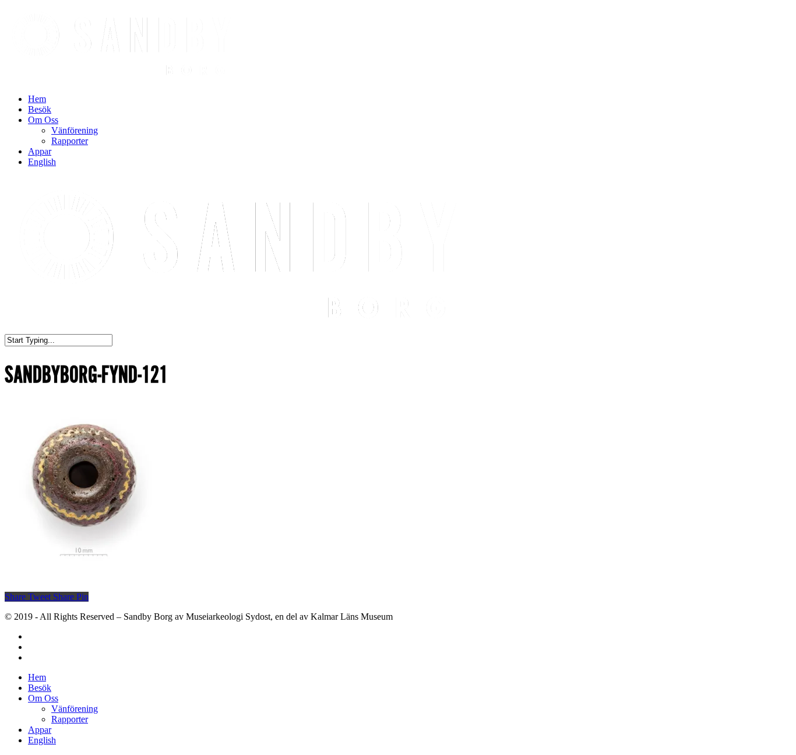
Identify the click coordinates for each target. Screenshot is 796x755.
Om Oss (43, 120)
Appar (39, 151)
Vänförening (74, 130)
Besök (39, 109)
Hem (37, 99)
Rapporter (69, 141)
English (42, 162)
